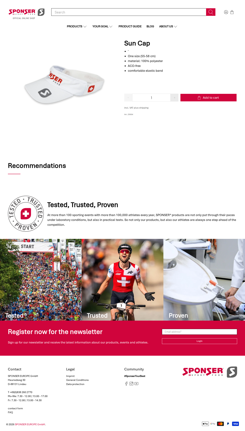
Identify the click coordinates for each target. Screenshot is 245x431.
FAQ (10, 412)
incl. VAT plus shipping (136, 107)
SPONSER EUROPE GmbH (30, 424)
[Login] (225, 12)
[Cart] (232, 12)
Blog (150, 26)
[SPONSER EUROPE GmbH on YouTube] (136, 384)
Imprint (70, 376)
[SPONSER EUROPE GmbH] (26, 12)
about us (166, 26)
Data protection (75, 384)
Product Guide (130, 26)
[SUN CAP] (64, 84)
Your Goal (100, 26)
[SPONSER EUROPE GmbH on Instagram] (131, 384)
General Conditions (77, 380)
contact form (15, 408)
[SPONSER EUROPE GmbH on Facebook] (126, 384)
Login (199, 341)
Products (74, 26)
